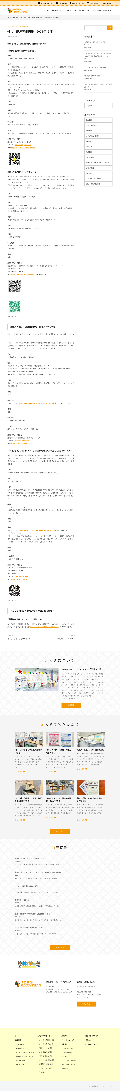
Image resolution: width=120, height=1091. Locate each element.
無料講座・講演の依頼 (46, 1064)
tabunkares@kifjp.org (22, 576)
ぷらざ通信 (11, 27)
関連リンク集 (20, 1064)
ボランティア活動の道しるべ (25, 1052)
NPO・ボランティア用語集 (24, 1056)
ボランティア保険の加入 (46, 1044)
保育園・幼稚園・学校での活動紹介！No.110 (30, 858)
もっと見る (60, 947)
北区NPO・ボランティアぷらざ (103, 1086)
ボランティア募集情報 (93, 178)
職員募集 (89, 147)
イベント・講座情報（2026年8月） (96, 67)
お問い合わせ (94, 3)
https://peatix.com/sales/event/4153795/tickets (35, 403)
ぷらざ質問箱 (63, 3)
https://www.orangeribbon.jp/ (22, 443)
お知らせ (89, 173)
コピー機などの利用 (45, 1052)
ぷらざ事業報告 (91, 125)
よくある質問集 (21, 1060)
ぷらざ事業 (90, 157)
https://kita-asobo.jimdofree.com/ (23, 148)
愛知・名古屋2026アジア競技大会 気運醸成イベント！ (33, 914)
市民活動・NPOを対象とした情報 (97, 162)
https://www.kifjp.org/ (19, 579)
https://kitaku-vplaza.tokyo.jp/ (61, 992)
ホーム (47, 10)
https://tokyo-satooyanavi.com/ (22, 274)
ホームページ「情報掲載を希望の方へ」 (44, 627)
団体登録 (42, 1072)
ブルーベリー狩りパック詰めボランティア (29, 928)
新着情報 (106, 10)
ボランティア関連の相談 (46, 1040)
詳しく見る (18, 772)
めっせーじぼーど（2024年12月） (20, 639)
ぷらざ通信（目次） (93, 136)
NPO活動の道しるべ (22, 1048)
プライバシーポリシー (92, 1044)
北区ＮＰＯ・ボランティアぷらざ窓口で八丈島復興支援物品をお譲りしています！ (97, 56)
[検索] (109, 27)
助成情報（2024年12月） (66, 639)
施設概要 (55, 10)
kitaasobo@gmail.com (23, 145)
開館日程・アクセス (78, 3)
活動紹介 (89, 141)
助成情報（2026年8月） (92, 76)
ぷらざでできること (67, 10)
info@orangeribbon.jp (22, 441)
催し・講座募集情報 (22, 27)
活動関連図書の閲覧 (45, 1056)
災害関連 (81, 10)
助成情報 (89, 120)
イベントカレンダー (47, 3)
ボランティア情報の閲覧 (46, 1060)
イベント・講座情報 (45, 1068)
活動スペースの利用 (45, 1048)
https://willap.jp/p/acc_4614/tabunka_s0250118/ (37, 530)
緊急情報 (89, 131)
